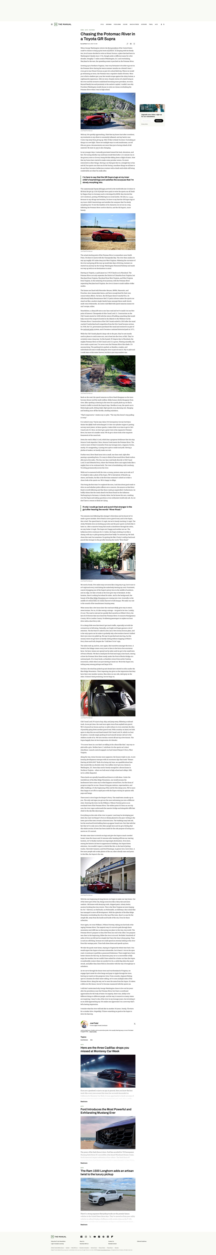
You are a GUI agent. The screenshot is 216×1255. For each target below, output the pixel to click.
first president (113, 48)
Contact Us (111, 1241)
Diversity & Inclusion (84, 1247)
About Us (82, 1241)
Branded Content (112, 1244)
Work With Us (74, 1247)
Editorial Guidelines (141, 1241)
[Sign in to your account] (161, 24)
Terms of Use (94, 1247)
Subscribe (159, 121)
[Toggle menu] (52, 24)
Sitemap (117, 1247)
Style (102, 24)
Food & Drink (117, 24)
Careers (67, 1247)
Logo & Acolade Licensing (57, 1244)
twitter (134, 1023)
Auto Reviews (84, 1040)
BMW (90, 425)
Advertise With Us (84, 1244)
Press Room (110, 1247)
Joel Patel (84, 43)
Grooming (108, 24)
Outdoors (144, 24)
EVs (91, 1040)
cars (97, 148)
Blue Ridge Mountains (98, 598)
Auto (156, 24)
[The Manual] (62, 24)
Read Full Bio (93, 1032)
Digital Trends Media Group (57, 1247)
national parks (88, 329)
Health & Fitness (134, 24)
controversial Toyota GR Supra (94, 189)
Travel (151, 24)
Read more (84, 1101)
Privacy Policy (144, 124)
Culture (125, 24)
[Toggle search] (164, 24)
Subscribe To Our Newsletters (58, 1241)
